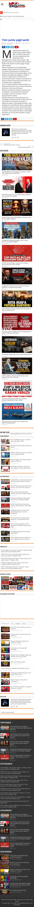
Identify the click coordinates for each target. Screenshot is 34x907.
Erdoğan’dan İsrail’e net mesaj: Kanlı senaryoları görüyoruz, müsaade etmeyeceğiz (15, 286)
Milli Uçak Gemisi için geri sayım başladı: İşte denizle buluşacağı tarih (15, 422)
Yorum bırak (27, 43)
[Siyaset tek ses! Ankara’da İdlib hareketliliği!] (5, 650)
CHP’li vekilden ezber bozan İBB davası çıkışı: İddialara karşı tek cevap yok (15, 376)
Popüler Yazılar (5, 623)
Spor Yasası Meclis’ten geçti (18, 662)
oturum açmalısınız (27, 433)
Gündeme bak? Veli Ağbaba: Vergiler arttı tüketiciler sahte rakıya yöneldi (20, 884)
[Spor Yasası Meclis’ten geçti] (5, 663)
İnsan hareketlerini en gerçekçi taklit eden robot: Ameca (15, 668)
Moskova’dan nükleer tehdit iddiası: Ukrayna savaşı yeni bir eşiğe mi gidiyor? (20, 743)
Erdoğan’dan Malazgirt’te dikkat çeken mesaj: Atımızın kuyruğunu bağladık (15, 241)
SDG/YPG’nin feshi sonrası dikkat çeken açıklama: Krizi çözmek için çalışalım (16, 195)
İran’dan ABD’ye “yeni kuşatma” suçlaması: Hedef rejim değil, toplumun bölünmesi (16, 172)
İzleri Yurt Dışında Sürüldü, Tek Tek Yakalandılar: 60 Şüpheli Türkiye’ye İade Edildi (16, 332)
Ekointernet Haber (11, 899)
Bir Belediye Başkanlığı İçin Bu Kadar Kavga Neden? (17, 354)
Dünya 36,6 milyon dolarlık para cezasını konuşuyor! (19, 856)
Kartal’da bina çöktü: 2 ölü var (12, 144)
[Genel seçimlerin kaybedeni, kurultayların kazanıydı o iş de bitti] (5, 689)
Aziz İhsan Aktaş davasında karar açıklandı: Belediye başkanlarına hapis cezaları (14, 399)
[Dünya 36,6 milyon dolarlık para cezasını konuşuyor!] (5, 629)
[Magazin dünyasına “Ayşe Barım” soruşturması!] (5, 682)
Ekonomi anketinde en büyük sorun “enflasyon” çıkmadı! (20, 870)
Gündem (10, 16)
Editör (4, 43)
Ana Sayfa (4, 16)
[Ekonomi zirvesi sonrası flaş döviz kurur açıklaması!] (5, 636)
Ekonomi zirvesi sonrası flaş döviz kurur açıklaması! (19, 863)
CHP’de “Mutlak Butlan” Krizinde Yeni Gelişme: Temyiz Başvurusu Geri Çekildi (15, 263)
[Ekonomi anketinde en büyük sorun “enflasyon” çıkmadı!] (5, 643)
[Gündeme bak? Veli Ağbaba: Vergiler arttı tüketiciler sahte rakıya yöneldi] (5, 657)
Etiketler (18, 623)
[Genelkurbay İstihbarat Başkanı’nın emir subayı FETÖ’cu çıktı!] (5, 675)
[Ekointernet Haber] (17, 4)
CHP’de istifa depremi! (24, 147)
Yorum (23, 623)
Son (12, 623)
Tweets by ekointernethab (7, 712)
